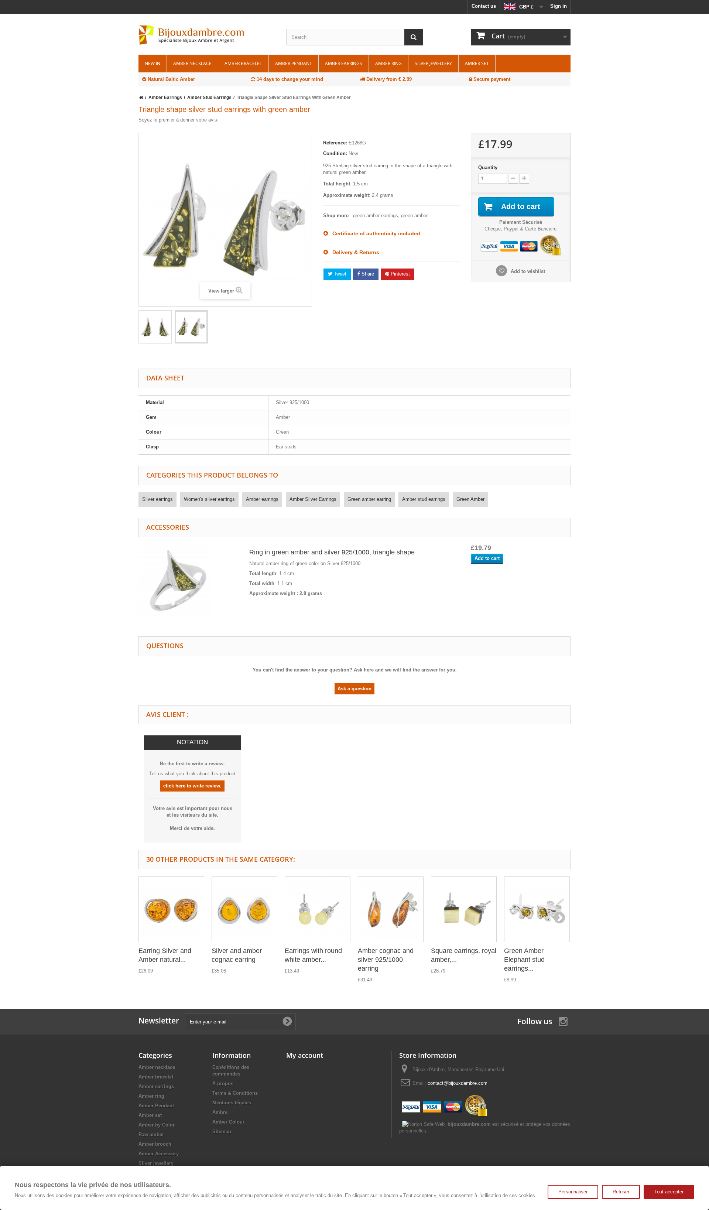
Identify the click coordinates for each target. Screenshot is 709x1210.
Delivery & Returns (353, 252)
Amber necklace (192, 63)
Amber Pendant (293, 63)
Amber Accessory (158, 1153)
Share (367, 274)
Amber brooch (154, 1144)
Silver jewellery (433, 63)
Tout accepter (669, 1191)
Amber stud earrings (423, 499)
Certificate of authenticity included (374, 233)
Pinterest (399, 274)
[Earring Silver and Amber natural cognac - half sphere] (171, 909)
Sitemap (221, 1131)
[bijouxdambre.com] (206, 35)
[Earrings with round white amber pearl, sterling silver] (317, 909)
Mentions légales (231, 1102)
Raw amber (151, 1134)
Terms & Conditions (235, 1093)
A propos (222, 1083)
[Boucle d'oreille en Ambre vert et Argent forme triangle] (155, 327)
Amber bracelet (243, 63)
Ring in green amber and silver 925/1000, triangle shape (332, 552)
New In (152, 63)
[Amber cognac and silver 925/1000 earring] (391, 909)
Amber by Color (156, 1125)
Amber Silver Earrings (313, 499)
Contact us (484, 6)
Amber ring (388, 63)
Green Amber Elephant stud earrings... (524, 959)
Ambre (219, 1112)
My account (304, 1055)
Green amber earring (369, 499)
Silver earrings (157, 499)
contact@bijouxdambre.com (457, 1083)
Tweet (339, 274)
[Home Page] (141, 97)
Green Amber (470, 499)
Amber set (477, 63)
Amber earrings (343, 63)
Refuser (621, 1191)
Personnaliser (573, 1191)
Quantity (487, 167)
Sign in (558, 6)
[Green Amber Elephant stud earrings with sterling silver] (537, 909)
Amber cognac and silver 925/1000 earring (386, 959)
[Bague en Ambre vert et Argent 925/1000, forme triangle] (175, 581)
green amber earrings (375, 215)
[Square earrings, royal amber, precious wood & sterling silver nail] (464, 909)
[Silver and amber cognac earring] (244, 909)
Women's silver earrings (209, 499)
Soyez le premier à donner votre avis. (178, 120)
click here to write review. (192, 786)
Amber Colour (228, 1122)
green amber (414, 215)
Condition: (335, 153)
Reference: (335, 143)
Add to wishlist (527, 271)
